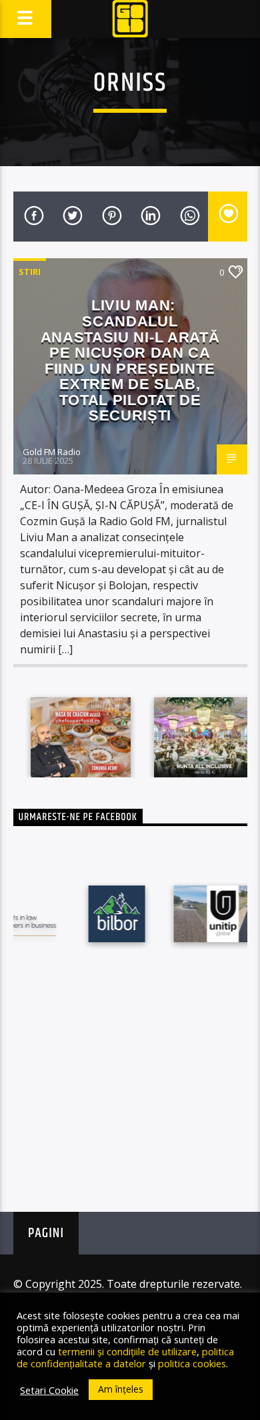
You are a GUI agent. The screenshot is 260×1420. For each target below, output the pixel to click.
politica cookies (192, 1363)
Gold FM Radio (52, 452)
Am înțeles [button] (120, 1389)
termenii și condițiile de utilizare (127, 1351)
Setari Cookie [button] (49, 1390)
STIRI (30, 272)
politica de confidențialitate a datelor (125, 1357)
